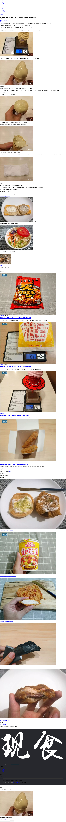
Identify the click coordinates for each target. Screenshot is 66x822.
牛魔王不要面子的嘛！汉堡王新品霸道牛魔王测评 (14, 464)
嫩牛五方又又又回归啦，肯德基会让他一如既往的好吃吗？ (16, 366)
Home (3, 2)
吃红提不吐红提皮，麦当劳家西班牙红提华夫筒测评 (14, 415)
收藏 (2, 196)
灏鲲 (1, 265)
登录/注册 (4, 724)
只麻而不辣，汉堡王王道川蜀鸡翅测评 (5, 720)
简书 (3, 772)
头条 (3, 771)
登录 (2, 8)
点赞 (6, 196)
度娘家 (3, 769)
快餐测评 (4, 11)
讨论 (3, 3)
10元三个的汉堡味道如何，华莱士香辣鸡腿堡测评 (6, 530)
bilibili (3, 768)
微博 (3, 770)
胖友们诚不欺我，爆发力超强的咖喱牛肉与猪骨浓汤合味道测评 (8, 576)
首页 (3, 10)
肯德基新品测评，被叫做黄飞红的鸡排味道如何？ (6, 621)
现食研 (1, 0)
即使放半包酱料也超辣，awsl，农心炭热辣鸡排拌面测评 (15, 318)
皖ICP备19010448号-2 (15, 764)
